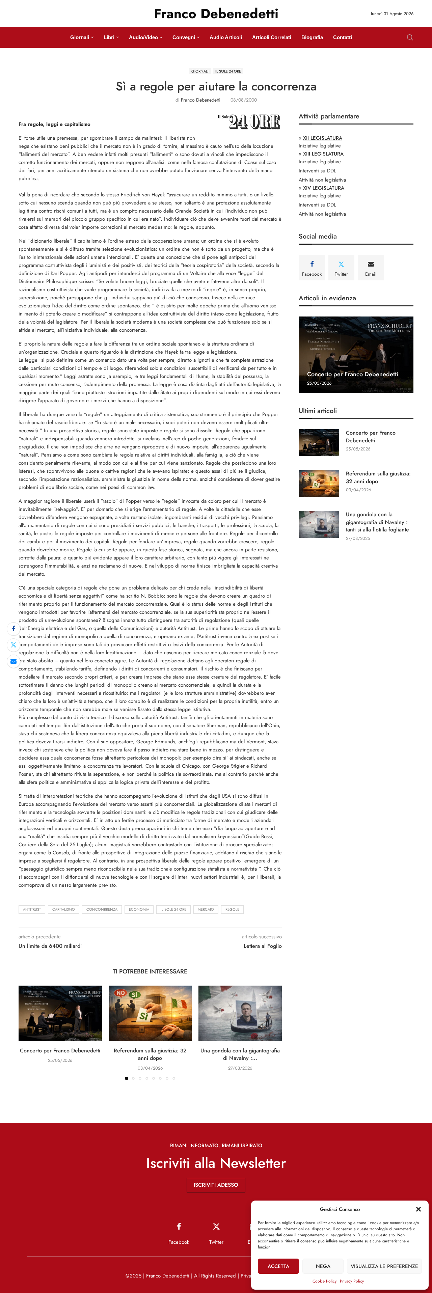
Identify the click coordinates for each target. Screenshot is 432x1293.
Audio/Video (143, 37)
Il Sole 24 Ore (173, 909)
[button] (418, 1209)
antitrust (32, 909)
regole (232, 909)
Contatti (342, 37)
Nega (323, 1266)
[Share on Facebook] (13, 629)
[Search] (410, 37)
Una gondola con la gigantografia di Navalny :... (240, 1054)
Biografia (312, 37)
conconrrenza (101, 909)
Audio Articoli (226, 37)
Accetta (278, 1266)
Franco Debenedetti (200, 100)
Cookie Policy (324, 1281)
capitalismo (63, 909)
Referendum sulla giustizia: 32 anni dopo (150, 1054)
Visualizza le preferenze (384, 1266)
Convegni (183, 37)
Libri (109, 37)
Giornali (79, 37)
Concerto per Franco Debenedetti (60, 1050)
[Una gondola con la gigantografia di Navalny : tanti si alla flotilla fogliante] (240, 1013)
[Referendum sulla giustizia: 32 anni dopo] (150, 1013)
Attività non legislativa (322, 180)
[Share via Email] (13, 661)
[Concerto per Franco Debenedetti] (60, 1013)
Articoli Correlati (271, 37)
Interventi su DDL (317, 170)
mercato (206, 909)
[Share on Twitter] (13, 645)
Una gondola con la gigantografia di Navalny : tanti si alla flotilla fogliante (377, 522)
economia (139, 909)
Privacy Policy (352, 1281)
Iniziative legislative (320, 145)
